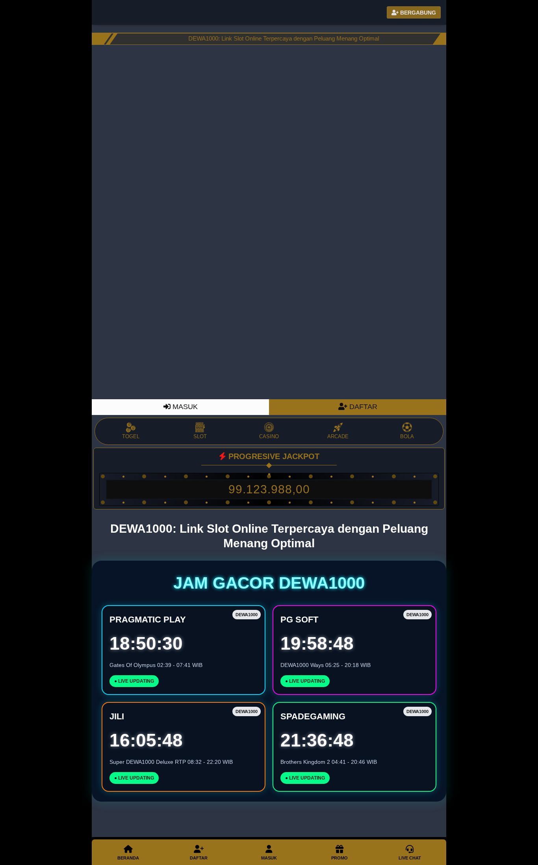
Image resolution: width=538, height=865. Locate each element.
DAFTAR (362, 407)
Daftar (199, 858)
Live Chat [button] (410, 858)
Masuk (269, 858)
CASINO (269, 436)
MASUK (184, 407)
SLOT (200, 436)
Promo (339, 858)
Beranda (128, 858)
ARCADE (338, 436)
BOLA (407, 436)
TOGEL (130, 436)
